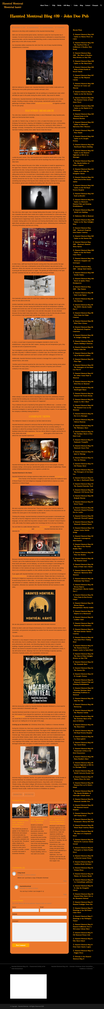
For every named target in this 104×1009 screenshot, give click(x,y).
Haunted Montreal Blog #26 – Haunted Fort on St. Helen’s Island (83, 785)
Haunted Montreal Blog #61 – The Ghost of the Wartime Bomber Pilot (83, 546)
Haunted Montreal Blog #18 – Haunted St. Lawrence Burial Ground (83, 842)
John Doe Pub (29, 794)
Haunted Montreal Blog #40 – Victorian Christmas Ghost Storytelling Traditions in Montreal (70, 968)
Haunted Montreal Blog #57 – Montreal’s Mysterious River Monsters (83, 573)
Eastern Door (16, 529)
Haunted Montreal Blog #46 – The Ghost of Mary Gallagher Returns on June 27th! (83, 656)
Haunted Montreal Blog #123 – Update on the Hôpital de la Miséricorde (83, 108)
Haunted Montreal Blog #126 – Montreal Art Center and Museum (83, 86)
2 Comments (60, 27)
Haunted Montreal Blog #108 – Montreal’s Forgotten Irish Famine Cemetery (82, 230)
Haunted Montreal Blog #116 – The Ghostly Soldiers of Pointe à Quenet (83, 163)
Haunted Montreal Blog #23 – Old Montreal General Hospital (83, 807)
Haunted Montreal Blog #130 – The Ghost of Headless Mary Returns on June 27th (82, 55)
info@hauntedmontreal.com (44, 103)
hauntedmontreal (33, 27)
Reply (65, 881)
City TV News (24, 531)
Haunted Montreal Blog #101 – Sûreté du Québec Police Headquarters (83, 281)
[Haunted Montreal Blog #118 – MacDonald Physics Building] (39, 810)
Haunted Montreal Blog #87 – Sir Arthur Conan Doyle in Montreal (83, 376)
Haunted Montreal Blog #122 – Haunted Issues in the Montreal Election (83, 116)
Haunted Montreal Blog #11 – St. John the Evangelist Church (83, 888)
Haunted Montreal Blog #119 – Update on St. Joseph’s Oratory (83, 139)
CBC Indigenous (26, 529)
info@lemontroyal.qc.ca (19, 576)
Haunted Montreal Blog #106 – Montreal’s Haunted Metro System (82, 244)
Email (42, 907)
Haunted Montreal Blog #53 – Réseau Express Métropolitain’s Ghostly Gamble (83, 605)
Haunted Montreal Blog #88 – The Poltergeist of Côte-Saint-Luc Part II (83, 367)
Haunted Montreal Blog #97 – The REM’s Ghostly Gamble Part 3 (83, 307)
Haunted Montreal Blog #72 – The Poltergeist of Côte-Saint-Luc (83, 472)
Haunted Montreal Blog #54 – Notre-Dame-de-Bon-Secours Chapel (83, 597)
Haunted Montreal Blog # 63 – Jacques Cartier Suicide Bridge (83, 530)
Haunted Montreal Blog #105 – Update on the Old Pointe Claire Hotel (83, 252)
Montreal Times (39, 529)
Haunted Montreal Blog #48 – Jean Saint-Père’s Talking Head (83, 640)
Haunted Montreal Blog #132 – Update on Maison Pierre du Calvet (83, 37)
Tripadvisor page (20, 716)
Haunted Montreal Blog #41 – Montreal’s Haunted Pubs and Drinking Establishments (83, 682)
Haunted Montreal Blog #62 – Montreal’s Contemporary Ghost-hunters (83, 538)
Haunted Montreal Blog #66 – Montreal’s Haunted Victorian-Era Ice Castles (83, 510)
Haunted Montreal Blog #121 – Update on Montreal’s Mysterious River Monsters (83, 124)
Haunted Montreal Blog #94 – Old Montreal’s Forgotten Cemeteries (83, 329)
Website (14, 914)
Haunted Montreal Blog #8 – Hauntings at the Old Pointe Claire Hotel (83, 910)
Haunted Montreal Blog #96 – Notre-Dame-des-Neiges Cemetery (83, 315)
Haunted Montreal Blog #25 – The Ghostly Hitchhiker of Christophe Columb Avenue (83, 793)
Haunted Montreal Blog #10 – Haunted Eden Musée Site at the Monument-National (83, 896)
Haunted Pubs (17, 794)
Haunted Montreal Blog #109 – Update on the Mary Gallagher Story (83, 222)
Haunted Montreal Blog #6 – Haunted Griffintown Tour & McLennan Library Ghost (83, 927)
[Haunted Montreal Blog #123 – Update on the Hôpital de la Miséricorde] (20, 811)
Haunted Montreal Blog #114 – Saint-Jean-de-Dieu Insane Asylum (83, 179)
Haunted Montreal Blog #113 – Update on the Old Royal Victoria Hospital (83, 188)
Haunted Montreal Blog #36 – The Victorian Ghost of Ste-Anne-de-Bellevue (83, 719)
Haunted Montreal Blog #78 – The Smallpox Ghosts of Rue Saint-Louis (83, 434)
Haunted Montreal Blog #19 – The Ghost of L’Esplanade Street (83, 833)
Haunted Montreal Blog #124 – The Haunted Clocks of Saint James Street (83, 100)
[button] (101, 5)
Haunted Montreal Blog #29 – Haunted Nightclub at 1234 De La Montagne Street (83, 765)
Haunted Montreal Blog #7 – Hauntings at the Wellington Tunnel (83, 918)
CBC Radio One (44, 527)
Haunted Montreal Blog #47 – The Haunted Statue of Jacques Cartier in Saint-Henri (83, 648)
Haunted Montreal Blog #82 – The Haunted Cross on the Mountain (83, 408)
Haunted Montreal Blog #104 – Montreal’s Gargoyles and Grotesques (83, 261)
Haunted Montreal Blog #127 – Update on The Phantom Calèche (83, 77)
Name (14, 907)
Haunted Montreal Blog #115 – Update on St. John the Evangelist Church (83, 171)
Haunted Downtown (47, 27)
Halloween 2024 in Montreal (84, 216)
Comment (15, 921)
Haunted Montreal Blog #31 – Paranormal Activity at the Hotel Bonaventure (83, 751)
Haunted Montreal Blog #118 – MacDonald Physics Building (39, 820)
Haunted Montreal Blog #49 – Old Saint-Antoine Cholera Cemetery (83, 631)
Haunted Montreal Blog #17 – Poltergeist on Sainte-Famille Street (83, 850)
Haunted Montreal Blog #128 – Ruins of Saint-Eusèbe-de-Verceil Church (83, 69)
